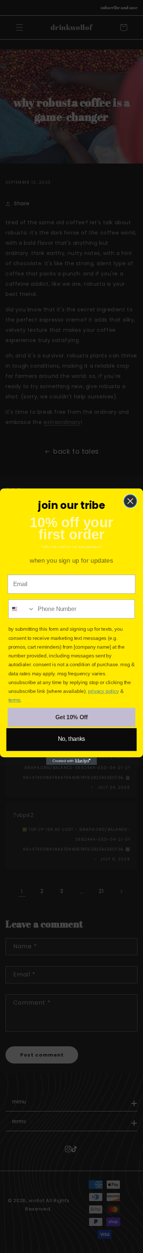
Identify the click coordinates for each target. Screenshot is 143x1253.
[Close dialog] (130, 501)
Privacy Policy (103, 691)
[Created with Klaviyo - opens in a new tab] (71, 761)
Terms (14, 700)
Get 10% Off (71, 717)
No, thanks (71, 739)
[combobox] (21, 609)
